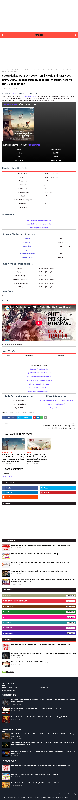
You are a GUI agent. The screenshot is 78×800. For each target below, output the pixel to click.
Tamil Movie (16, 93)
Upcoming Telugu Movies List (39, 369)
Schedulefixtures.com (8, 690)
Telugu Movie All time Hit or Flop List (39, 391)
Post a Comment (7, 477)
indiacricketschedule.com (9, 687)
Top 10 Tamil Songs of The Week (39, 388)
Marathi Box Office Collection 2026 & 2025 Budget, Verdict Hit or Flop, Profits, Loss (40, 562)
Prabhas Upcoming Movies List (39, 227)
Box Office (37, 595)
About (60, 794)
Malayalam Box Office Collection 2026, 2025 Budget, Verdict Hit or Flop (36, 662)
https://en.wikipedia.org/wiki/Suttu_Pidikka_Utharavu (56, 400)
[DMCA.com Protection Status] (8, 672)
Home (3, 70)
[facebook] (20, 488)
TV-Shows (37, 622)
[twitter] (58, 488)
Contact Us (67, 794)
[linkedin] (20, 492)
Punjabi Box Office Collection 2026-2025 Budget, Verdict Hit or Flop (34, 554)
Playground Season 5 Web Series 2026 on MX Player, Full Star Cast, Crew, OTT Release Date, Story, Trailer (43, 752)
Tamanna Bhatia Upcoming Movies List (39, 220)
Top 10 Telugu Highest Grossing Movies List (39, 380)
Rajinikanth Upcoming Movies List (39, 384)
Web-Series (37, 633)
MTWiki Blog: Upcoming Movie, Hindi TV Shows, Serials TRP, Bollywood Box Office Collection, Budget (40, 797)
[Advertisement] (39, 16)
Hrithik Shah (6, 88)
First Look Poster (10, 104)
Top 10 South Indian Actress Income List (39, 373)
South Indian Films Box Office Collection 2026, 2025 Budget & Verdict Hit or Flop (39, 571)
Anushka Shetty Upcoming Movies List (39, 224)
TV (37, 617)
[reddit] (20, 497)
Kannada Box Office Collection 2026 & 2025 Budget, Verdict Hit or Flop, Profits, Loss (40, 717)
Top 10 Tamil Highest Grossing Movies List (39, 376)
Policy (74, 794)
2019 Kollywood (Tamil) (28, 96)
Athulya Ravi (9, 412)
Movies (37, 612)
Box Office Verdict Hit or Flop (37, 601)
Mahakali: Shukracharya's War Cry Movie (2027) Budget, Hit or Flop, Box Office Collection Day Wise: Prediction (43, 654)
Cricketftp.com (44, 687)
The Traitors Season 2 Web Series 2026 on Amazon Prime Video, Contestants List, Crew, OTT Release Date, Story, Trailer (43, 743)
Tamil (46, 207)
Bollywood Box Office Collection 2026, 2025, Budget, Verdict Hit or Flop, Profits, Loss (40, 545)
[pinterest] (58, 492)
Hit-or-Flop (37, 606)
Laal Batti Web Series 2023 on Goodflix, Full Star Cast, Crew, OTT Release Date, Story (40, 783)
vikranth (8, 70)
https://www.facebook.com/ (56, 404)
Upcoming (25, 412)
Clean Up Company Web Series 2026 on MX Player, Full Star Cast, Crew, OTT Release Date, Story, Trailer (42, 735)
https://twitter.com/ (56, 408)
